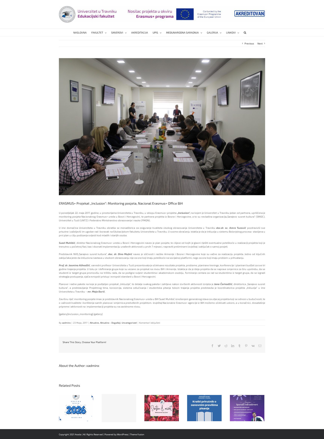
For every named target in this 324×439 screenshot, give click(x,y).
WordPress (122, 434)
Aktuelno (94, 322)
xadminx (66, 322)
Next (260, 43)
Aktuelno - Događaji (110, 322)
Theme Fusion (137, 434)
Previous (249, 43)
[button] (245, 32)
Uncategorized (129, 322)
